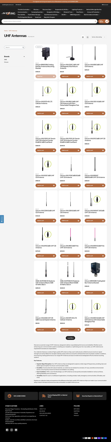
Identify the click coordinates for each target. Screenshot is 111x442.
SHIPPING (77, 411)
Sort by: (94, 37)
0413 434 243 (18, 4)
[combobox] (14, 47)
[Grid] (83, 37)
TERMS (76, 413)
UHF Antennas (13, 30)
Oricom (6, 62)
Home (6, 30)
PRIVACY (76, 415)
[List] (87, 37)
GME (5, 59)
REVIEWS (42, 411)
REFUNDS (77, 409)
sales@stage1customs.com (8, 4)
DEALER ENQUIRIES (45, 413)
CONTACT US (43, 415)
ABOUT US (42, 409)
